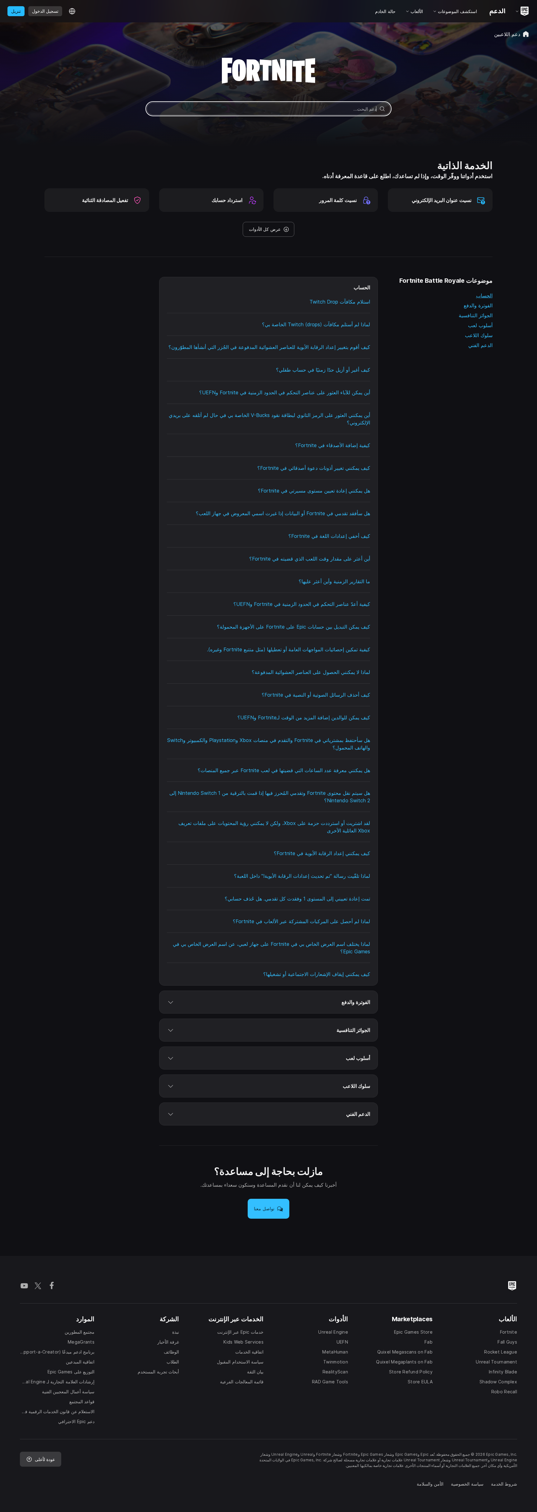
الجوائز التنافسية (476, 315)
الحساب (484, 295)
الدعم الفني (480, 345)
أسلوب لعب (480, 325)
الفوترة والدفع (478, 305)
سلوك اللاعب (479, 335)
